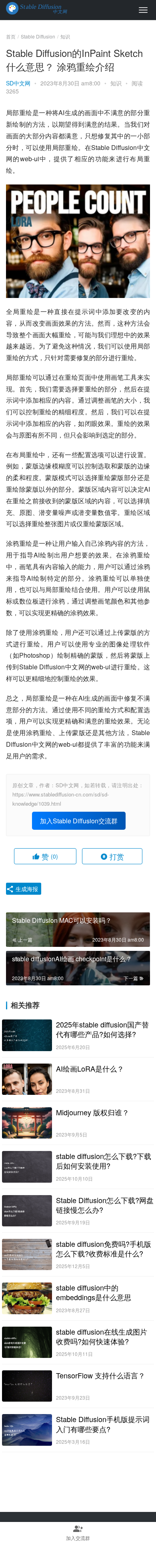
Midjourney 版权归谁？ (92, 1112)
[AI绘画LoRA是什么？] (27, 1079)
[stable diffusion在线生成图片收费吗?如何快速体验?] (27, 1342)
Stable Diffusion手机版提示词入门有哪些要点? (103, 1423)
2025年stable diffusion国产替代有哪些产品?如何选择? (102, 1029)
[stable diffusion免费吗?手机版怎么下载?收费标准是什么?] (27, 1254)
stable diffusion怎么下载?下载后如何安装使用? (103, 1160)
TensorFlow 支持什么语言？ (100, 1375)
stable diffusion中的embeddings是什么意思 (93, 1292)
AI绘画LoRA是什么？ (90, 1068)
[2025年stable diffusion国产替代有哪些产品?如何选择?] (27, 1035)
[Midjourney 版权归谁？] (27, 1123)
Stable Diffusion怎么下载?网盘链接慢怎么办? (105, 1204)
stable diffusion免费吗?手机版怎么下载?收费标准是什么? (103, 1248)
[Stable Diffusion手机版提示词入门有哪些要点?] (27, 1429)
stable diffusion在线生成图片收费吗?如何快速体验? (101, 1336)
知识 (116, 83)
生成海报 (26, 889)
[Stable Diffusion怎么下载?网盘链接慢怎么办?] (27, 1210)
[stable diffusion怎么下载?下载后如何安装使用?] (27, 1166)
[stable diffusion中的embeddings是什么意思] (27, 1298)
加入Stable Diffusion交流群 (79, 820)
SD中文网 (18, 83)
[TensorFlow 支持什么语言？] (27, 1386)
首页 (11, 36)
